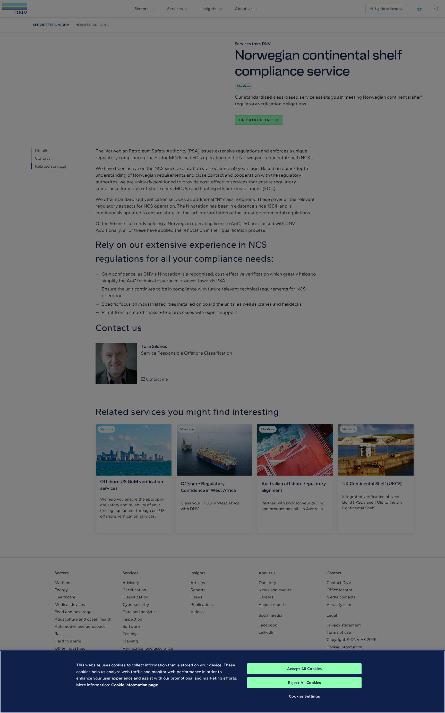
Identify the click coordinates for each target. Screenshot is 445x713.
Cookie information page (134, 684)
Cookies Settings (304, 696)
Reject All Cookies (304, 682)
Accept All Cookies (304, 668)
